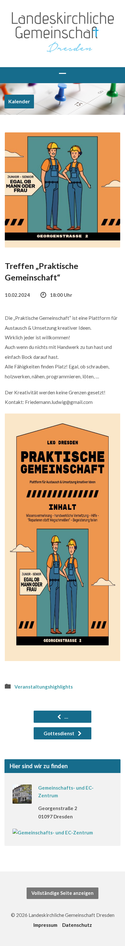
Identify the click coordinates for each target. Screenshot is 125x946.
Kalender (19, 101)
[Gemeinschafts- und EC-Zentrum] (22, 799)
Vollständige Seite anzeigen (62, 893)
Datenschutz (77, 925)
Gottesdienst (59, 733)
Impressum (45, 925)
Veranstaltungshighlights (43, 687)
